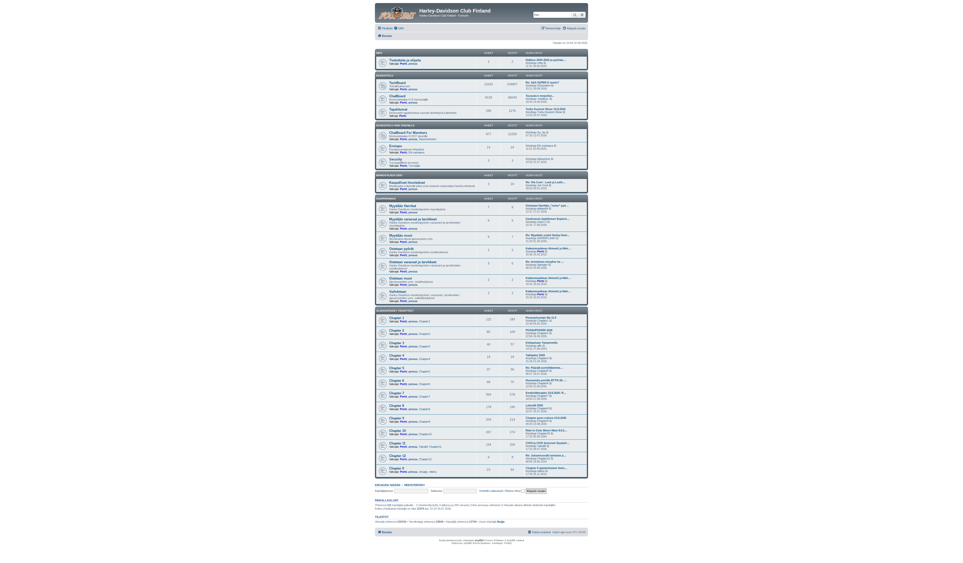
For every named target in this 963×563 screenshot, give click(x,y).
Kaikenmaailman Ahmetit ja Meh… (548, 248)
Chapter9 (424, 421)
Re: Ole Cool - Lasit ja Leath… (546, 182)
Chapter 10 (397, 431)
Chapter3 (424, 346)
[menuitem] (399, 28)
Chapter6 (424, 384)
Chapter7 (424, 396)
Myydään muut (400, 235)
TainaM (423, 446)
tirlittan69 (542, 208)
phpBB (479, 540)
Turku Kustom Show (549, 112)
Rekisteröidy (414, 485)
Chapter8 (424, 409)
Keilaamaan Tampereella (541, 342)
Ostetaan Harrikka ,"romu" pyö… (547, 205)
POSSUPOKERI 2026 (539, 330)
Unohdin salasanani (491, 490)
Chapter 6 (396, 381)
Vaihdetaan (397, 292)
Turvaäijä (414, 165)
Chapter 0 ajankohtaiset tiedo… (546, 468)
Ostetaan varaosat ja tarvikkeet (412, 262)
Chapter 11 (397, 443)
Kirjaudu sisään (387, 485)
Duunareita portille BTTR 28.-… (546, 380)
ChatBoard (397, 96)
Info (379, 53)
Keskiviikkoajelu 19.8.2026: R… (546, 392)
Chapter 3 (396, 343)
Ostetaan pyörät (401, 249)
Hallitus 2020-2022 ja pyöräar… (546, 59)
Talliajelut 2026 (535, 355)
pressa (413, 63)
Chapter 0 (396, 468)
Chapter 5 (396, 368)
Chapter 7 (396, 393)
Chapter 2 (396, 330)
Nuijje (501, 521)
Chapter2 (424, 333)
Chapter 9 (396, 418)
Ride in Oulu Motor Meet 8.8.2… (546, 430)
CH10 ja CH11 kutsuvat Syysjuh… (548, 442)
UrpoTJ (541, 221)
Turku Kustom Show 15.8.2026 (546, 109)
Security (395, 159)
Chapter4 (424, 358)
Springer (542, 264)
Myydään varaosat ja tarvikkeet (413, 219)
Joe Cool (542, 185)
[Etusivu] (397, 12)
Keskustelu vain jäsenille (395, 125)
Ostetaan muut (400, 278)
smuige (423, 471)
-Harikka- (543, 98)
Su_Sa (541, 132)
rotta (540, 62)
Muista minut (513, 490)
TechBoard (397, 83)
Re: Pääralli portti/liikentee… (544, 367)
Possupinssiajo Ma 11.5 (541, 317)
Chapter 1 (396, 318)
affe (539, 345)
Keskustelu (384, 75)
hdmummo (543, 158)
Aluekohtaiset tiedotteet (395, 310)
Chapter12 (425, 459)
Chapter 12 (397, 456)
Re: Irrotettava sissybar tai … (545, 261)
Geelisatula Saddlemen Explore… (548, 218)
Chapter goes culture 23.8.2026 (546, 417)
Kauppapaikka (386, 198)
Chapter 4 (396, 355)
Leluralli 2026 (534, 405)
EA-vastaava (416, 152)
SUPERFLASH (546, 238)
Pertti (403, 63)
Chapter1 (424, 321)
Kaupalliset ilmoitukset (407, 182)
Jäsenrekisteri (427, 139)
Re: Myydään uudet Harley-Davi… (548, 235)
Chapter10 (425, 434)
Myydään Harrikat (402, 206)
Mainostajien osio (389, 175)
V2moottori (543, 85)
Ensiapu (395, 146)
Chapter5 (424, 371)
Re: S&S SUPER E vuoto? (542, 82)
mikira (432, 471)
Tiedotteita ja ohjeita (405, 60)
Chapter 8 (396, 406)
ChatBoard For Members (408, 133)
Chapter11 (435, 446)
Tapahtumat (398, 109)
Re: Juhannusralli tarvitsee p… (546, 455)
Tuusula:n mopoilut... (540, 95)
